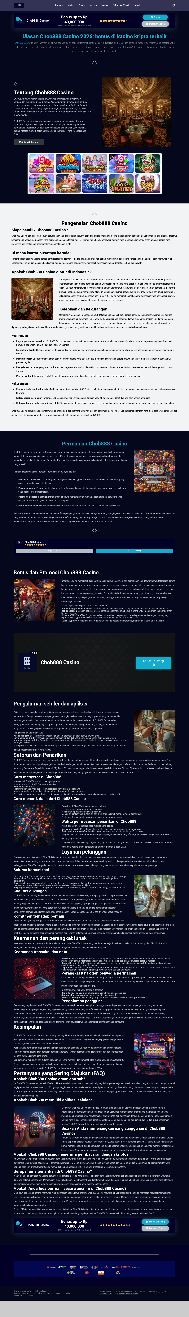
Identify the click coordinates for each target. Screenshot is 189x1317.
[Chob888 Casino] (21, 21)
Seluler (104, 5)
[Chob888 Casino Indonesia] (19, 4)
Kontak (137, 5)
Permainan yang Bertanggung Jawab (154, 1291)
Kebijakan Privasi (105, 1291)
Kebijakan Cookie (105, 1294)
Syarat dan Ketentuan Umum (127, 1294)
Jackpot (93, 5)
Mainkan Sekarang (28, 142)
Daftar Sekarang (134, 551)
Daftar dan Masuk (121, 5)
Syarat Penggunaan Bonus (126, 1291)
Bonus (82, 5)
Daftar (156, 17)
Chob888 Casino (38, 20)
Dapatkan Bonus (157, 24)
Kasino (71, 5)
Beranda (59, 5)
